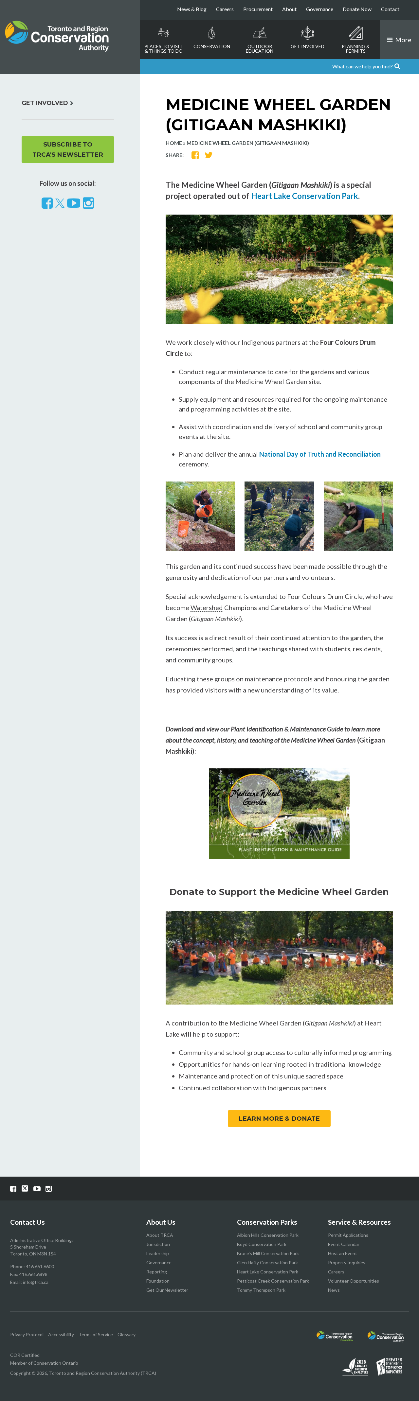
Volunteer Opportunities (353, 1281)
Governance (319, 9)
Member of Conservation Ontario (44, 1363)
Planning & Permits (356, 49)
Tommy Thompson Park (261, 1290)
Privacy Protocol (27, 1334)
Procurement (258, 9)
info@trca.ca (35, 1282)
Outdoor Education (259, 49)
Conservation (211, 46)
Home (174, 143)
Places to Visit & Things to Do (163, 49)
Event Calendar (343, 1244)
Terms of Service (96, 1334)
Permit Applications (348, 1235)
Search (410, 66)
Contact (390, 9)
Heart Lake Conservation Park (304, 196)
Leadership (157, 1253)
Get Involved (307, 46)
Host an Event (342, 1253)
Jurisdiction (158, 1244)
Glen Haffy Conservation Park (267, 1262)
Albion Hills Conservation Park (268, 1235)
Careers (225, 9)
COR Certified (25, 1355)
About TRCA (159, 1235)
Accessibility (61, 1334)
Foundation (158, 1281)
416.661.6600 (40, 1266)
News (334, 1290)
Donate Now (357, 9)
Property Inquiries (346, 1262)
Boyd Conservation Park (261, 1244)
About (289, 9)
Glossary (127, 1334)
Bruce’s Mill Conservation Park (268, 1253)
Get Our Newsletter (167, 1290)
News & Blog (192, 9)
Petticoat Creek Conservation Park (273, 1281)
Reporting (156, 1271)
